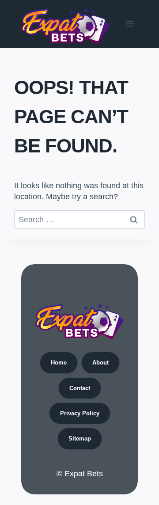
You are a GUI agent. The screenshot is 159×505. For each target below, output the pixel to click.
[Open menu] (129, 23)
